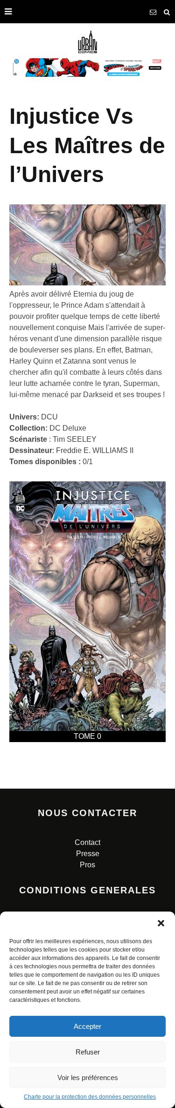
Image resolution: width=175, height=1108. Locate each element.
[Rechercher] (167, 11)
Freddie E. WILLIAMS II (94, 450)
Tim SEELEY (75, 439)
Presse (87, 854)
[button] (161, 923)
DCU (49, 417)
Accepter (87, 1026)
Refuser (88, 1052)
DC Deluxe (67, 428)
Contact (87, 842)
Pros (87, 865)
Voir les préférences (87, 1077)
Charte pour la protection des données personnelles (90, 1097)
